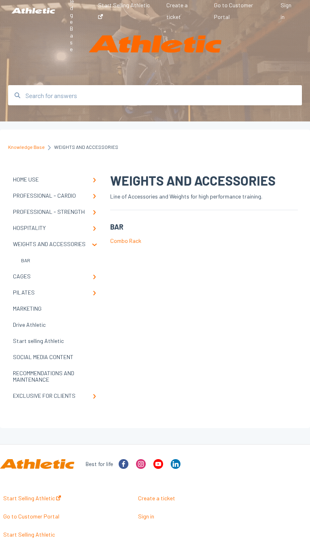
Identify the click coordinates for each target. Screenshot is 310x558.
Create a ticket (156, 498)
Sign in (146, 516)
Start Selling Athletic (29, 498)
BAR (25, 260)
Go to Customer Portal (31, 516)
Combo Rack (125, 240)
